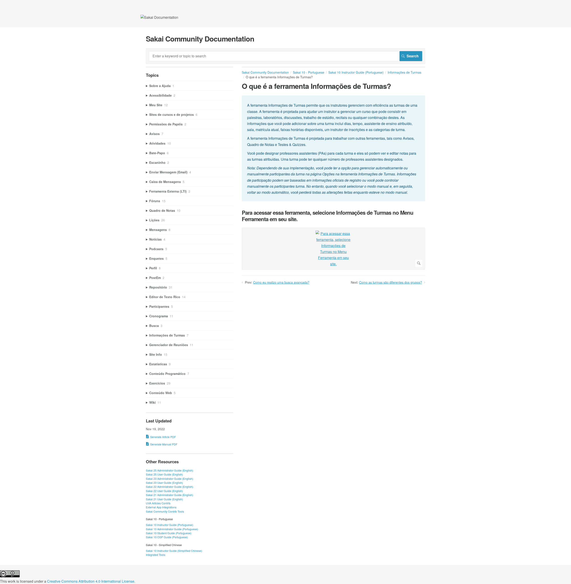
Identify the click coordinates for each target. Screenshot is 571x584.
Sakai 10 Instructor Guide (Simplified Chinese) (174, 551)
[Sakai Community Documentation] (159, 17)
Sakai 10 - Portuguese (308, 72)
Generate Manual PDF (163, 444)
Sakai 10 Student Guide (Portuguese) (168, 533)
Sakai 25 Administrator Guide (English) (169, 470)
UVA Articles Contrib (158, 503)
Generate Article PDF (163, 437)
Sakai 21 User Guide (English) (164, 499)
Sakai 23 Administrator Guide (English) (169, 478)
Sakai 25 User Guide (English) (164, 474)
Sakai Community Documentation (265, 72)
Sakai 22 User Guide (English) (164, 491)
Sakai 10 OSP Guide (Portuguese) (167, 537)
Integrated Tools (155, 555)
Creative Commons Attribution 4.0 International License (90, 581)
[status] (333, 148)
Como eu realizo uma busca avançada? (281, 282)
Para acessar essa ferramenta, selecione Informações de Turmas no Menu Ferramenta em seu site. (327, 215)
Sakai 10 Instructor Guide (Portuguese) (356, 72)
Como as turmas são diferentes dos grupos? (390, 282)
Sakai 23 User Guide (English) (164, 482)
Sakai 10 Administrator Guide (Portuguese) (172, 529)
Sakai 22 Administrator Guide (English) (169, 486)
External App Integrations (161, 507)
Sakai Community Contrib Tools (165, 511)
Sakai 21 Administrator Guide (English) (169, 495)
